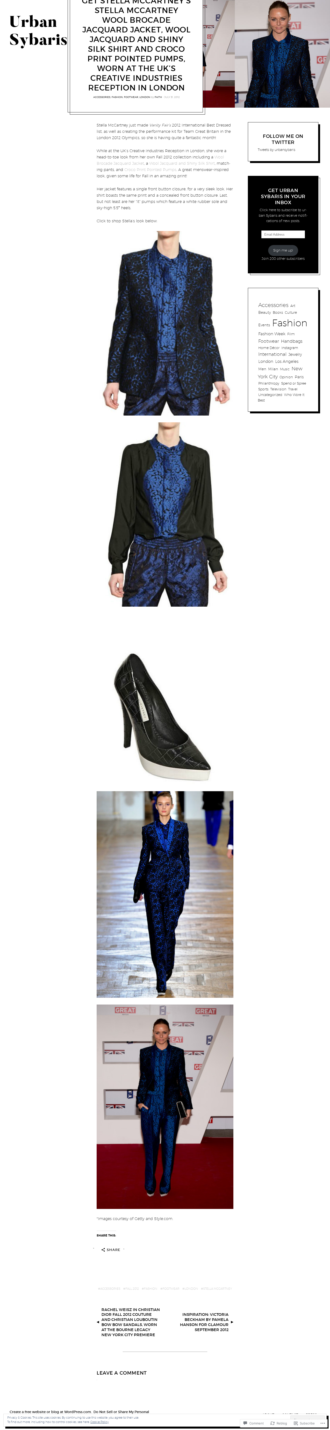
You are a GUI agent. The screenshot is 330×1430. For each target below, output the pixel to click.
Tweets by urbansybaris (276, 150)
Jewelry (295, 354)
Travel (293, 389)
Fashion (117, 97)
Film (291, 334)
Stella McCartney (217, 1288)
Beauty (264, 312)
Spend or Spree (293, 383)
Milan (273, 369)
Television (278, 389)
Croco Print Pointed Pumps (150, 169)
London (144, 97)
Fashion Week (271, 333)
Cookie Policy (99, 1422)
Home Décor (269, 348)
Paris (299, 377)
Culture (291, 312)
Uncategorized (270, 395)
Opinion (286, 377)
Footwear (131, 97)
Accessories (101, 97)
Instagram (289, 348)
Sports (263, 389)
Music (285, 369)
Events (264, 325)
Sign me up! (283, 250)
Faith (158, 97)
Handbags (291, 341)
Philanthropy (268, 383)
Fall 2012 (132, 1288)
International (272, 354)
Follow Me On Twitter (283, 139)
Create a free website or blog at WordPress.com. (51, 1412)
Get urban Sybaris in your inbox (283, 196)
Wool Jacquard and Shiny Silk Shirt (182, 163)
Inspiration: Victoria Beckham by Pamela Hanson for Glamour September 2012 (204, 1322)
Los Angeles (286, 361)
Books (278, 312)
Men (262, 369)
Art (292, 306)
